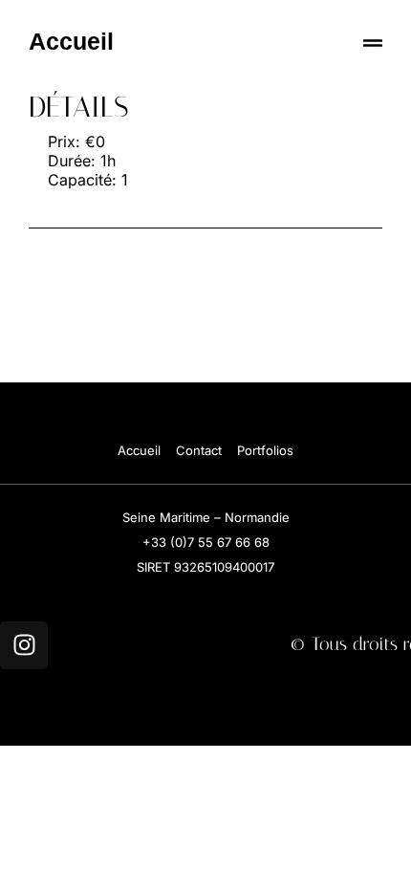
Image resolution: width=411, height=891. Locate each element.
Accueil (71, 41)
